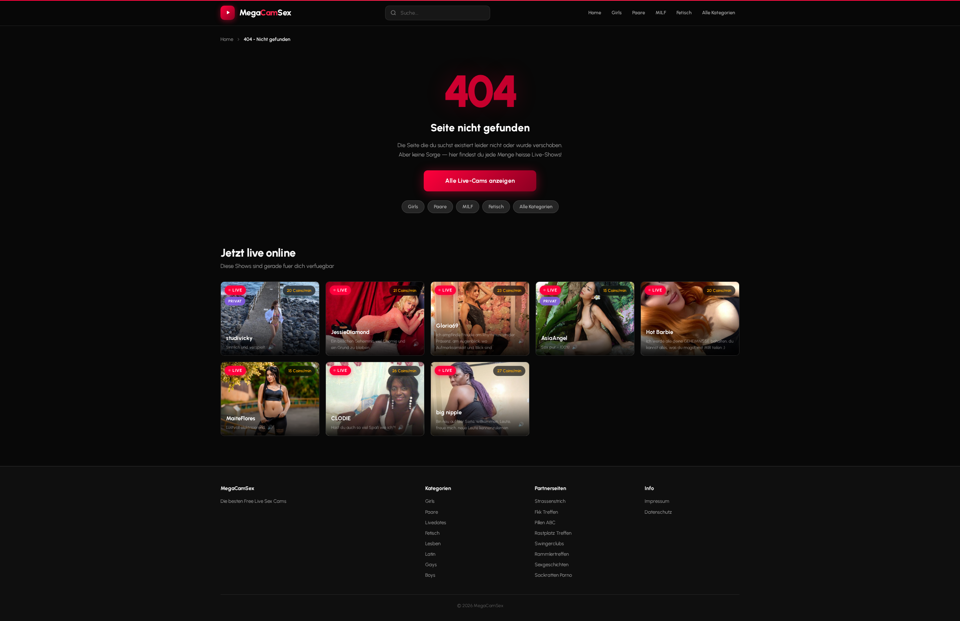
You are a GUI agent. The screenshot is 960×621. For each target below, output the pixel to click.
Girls (617, 12)
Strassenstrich (550, 501)
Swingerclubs (549, 543)
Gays (431, 564)
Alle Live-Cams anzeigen (480, 180)
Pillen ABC (545, 522)
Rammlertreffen (552, 554)
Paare (638, 12)
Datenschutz (658, 512)
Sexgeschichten (551, 564)
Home (594, 12)
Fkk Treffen (546, 512)
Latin (430, 554)
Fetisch (684, 12)
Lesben (433, 543)
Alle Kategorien (718, 12)
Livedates (435, 522)
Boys (430, 575)
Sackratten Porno (553, 575)
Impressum (657, 501)
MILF (661, 12)
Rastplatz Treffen (553, 533)
